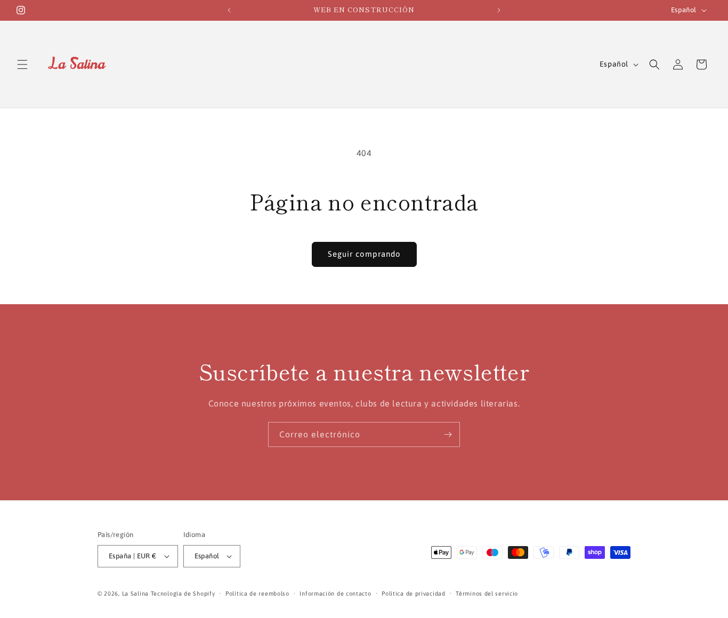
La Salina (135, 593)
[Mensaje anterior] (229, 10)
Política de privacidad (413, 593)
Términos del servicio (487, 593)
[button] (22, 64)
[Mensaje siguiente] (499, 10)
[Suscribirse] (447, 434)
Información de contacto (335, 593)
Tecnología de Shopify (183, 593)
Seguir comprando (364, 253)
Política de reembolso (257, 593)
